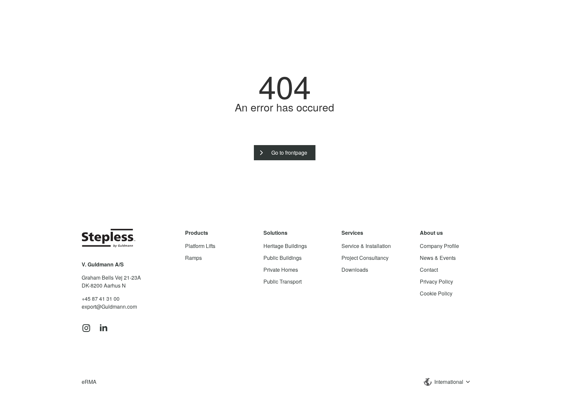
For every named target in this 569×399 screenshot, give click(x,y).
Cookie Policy (436, 293)
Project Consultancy (365, 257)
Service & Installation (366, 246)
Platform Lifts (200, 246)
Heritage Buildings (285, 246)
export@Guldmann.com (109, 306)
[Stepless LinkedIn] (103, 328)
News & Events (438, 257)
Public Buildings (282, 257)
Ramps (193, 257)
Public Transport (282, 281)
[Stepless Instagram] (86, 328)
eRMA (89, 381)
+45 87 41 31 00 (101, 298)
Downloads (354, 269)
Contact (429, 269)
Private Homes (280, 269)
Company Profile (439, 246)
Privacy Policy (436, 281)
